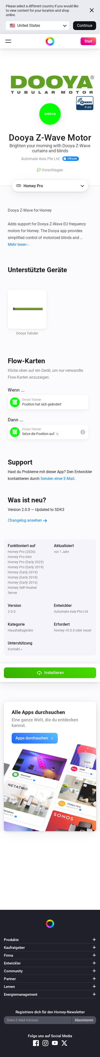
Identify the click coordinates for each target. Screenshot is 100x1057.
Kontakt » (15, 649)
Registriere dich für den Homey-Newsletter (50, 1012)
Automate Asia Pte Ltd (71, 611)
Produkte (11, 940)
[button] (37, 25)
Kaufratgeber (14, 947)
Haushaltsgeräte (20, 630)
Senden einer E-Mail (57, 478)
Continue (84, 25)
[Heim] (50, 41)
